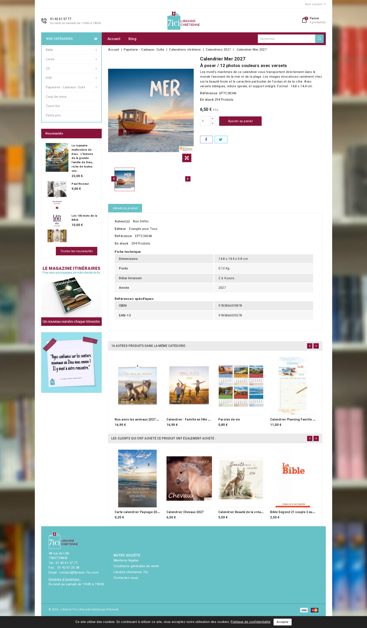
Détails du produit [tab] (125, 208)
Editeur (120, 229)
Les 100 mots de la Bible (84, 218)
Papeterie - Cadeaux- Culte (65, 87)
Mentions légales (126, 560)
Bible (49, 49)
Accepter (283, 622)
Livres (50, 59)
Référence (123, 236)
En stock (207, 100)
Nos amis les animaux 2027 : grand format (146, 419)
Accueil (113, 39)
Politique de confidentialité (250, 622)
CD (48, 68)
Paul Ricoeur (80, 183)
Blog (132, 39)
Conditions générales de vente (136, 566)
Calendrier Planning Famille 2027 (295, 419)
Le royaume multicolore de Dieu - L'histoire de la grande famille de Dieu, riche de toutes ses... (82, 158)
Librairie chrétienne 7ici (131, 572)
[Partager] (206, 139)
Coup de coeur (56, 96)
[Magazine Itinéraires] (71, 295)
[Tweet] (221, 139)
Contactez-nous (126, 578)
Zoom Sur (53, 106)
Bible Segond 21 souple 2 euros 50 (296, 512)
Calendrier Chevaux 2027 (185, 512)
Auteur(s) (122, 221)
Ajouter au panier (240, 121)
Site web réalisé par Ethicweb (98, 609)
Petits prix (53, 115)
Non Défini (140, 221)
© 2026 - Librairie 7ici (63, 609)
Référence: (209, 93)
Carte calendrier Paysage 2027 (138, 512)
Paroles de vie (229, 419)
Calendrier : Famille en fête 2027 (191, 419)
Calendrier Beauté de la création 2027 (246, 512)
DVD (49, 78)
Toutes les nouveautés (76, 251)
